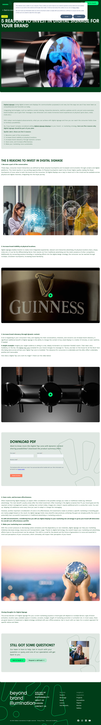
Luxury (62, 703)
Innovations (80, 700)
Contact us (40, 706)
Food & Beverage (63, 696)
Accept (66, 16)
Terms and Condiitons (51, 720)
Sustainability (42, 697)
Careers (39, 703)
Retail (62, 700)
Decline (79, 16)
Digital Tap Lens (24, 348)
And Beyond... (64, 705)
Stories (78, 705)
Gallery (78, 708)
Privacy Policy (75, 7)
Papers (78, 703)
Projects (79, 697)
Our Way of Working (40, 693)
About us (39, 700)
